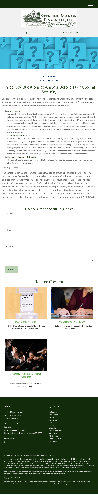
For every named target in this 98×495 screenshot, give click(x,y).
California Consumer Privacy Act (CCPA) (70, 471)
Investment (53, 414)
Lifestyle (52, 428)
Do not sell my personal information (53, 473)
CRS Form (53, 441)
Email (9, 230)
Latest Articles (55, 431)
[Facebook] (26, 32)
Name (10, 213)
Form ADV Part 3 (55, 439)
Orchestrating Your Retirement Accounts (26, 375)
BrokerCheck (49, 455)
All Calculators (54, 436)
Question (9, 246)
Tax (50, 422)
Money (51, 425)
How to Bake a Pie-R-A (26, 321)
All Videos (53, 433)
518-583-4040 (72, 32)
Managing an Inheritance (72, 321)
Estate (51, 417)
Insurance (53, 420)
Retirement (53, 412)
